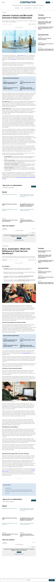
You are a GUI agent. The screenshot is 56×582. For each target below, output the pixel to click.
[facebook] (15, 27)
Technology (4, 12)
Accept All (51, 580)
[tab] (4, 228)
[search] (4, 2)
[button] (2, 2)
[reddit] (20, 27)
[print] (35, 27)
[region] (19, 231)
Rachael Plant (4, 259)
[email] (22, 27)
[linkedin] (17, 27)
